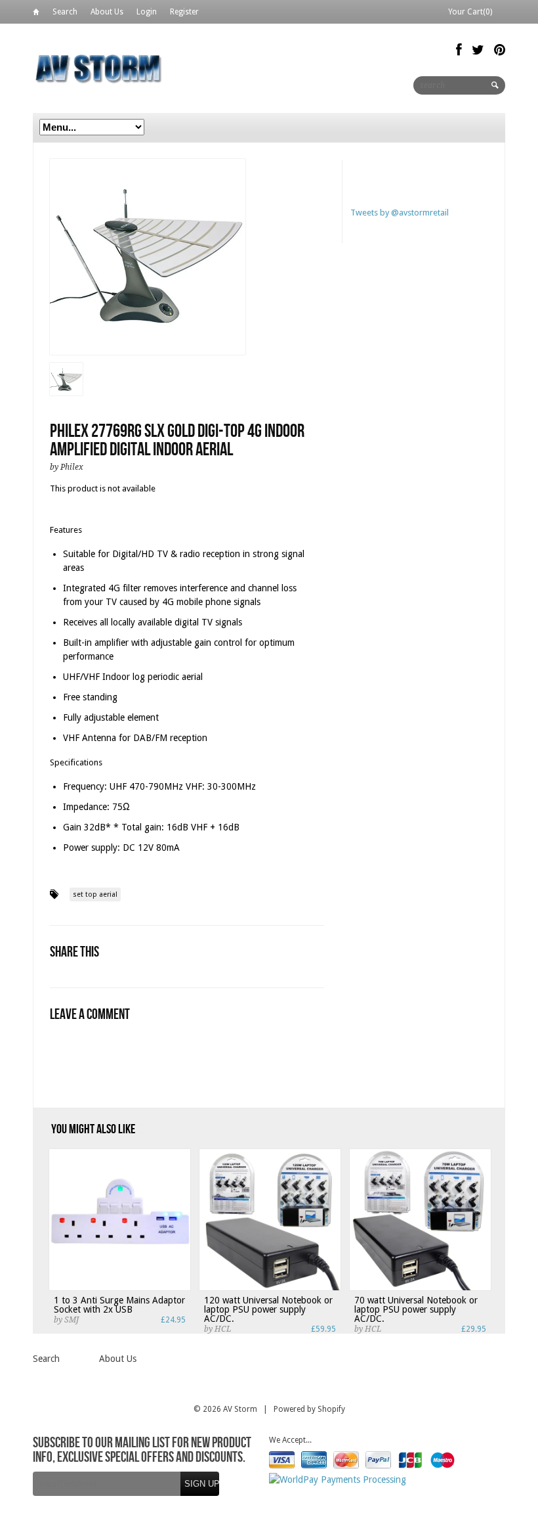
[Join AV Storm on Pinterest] (499, 49)
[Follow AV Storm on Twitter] (478, 49)
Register (184, 11)
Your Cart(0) (470, 11)
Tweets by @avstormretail (399, 212)
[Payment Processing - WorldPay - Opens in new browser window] (337, 1479)
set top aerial (95, 894)
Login (146, 11)
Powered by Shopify (309, 1409)
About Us (107, 11)
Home (36, 14)
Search (64, 11)
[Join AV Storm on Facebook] (459, 49)
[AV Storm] (98, 68)
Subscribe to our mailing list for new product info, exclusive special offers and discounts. (142, 1450)
